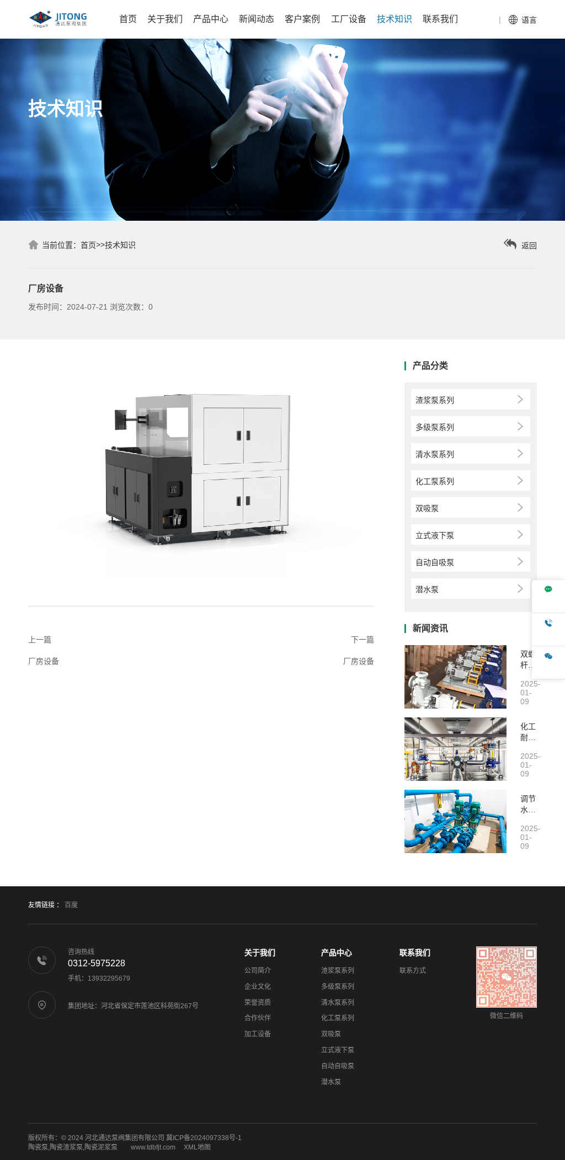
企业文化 (257, 987)
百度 (71, 905)
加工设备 (257, 1034)
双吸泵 (331, 1034)
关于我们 (259, 952)
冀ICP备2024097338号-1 (204, 1138)
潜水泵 (331, 1082)
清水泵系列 (337, 1003)
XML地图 (197, 1147)
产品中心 (336, 952)
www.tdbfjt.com (153, 1147)
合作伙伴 (257, 1018)
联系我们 (414, 952)
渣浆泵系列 (337, 971)
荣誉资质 (257, 1003)
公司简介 (257, 971)
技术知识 (120, 245)
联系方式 (412, 971)
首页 (88, 245)
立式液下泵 (337, 1050)
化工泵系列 (337, 1018)
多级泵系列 (337, 987)
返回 (528, 245)
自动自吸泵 (337, 1066)
